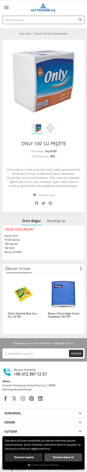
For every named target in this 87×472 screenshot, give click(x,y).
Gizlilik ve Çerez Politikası (45, 465)
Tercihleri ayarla (24, 457)
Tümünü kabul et (63, 457)
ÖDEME (9, 422)
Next (81, 269)
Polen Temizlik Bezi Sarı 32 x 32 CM (22, 315)
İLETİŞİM (10, 431)
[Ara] (80, 19)
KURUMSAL (12, 413)
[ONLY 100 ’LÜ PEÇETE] (43, 81)
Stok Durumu (40, 156)
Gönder (76, 353)
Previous (6, 269)
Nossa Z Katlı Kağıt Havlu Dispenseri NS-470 (63, 315)
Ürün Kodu (37, 151)
